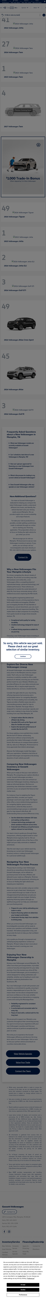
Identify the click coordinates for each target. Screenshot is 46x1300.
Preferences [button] (30, 1278)
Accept (23, 1285)
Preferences (23, 1295)
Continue (23, 656)
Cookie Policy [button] (22, 1276)
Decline (23, 1290)
